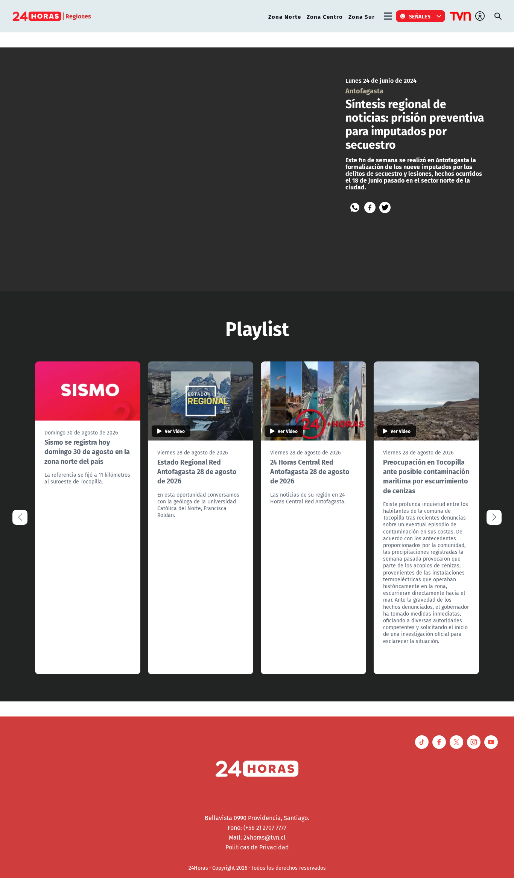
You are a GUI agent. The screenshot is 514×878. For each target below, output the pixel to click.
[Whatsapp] (354, 207)
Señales (420, 16)
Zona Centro (325, 16)
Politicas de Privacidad (257, 847)
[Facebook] (370, 207)
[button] (494, 517)
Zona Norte (284, 16)
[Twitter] (385, 207)
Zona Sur (361, 16)
